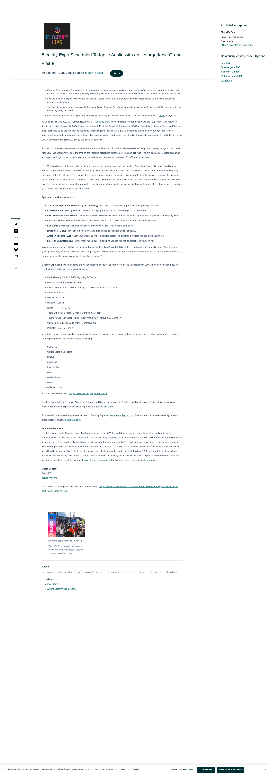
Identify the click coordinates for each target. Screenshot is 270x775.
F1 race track (113, 572)
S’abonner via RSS (230, 71)
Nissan (142, 572)
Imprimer (225, 63)
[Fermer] (265, 770)
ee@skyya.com (49, 477)
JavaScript (226, 80)
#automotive (48, 572)
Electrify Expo (94, 72)
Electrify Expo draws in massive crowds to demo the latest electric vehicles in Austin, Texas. (66, 549)
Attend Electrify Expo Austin (61, 589)
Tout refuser (206, 770)
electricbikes (171, 572)
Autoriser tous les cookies (231, 770)
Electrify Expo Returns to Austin (65, 540)
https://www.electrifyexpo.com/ (237, 45)
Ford (78, 572)
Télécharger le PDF (230, 67)
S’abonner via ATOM (231, 76)
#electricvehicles (65, 572)
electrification (129, 572)
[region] (135, 770)
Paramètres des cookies (182, 770)
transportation (156, 572)
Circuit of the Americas (94, 572)
